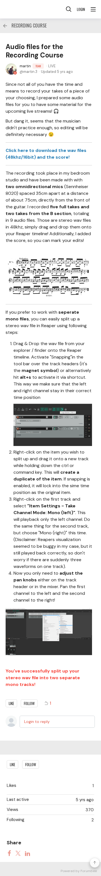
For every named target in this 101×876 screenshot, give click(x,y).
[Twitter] (18, 853)
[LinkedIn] (27, 853)
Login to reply (37, 721)
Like (11, 703)
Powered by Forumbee (79, 871)
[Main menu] (93, 9)
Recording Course (29, 26)
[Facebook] (9, 853)
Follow (29, 703)
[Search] (69, 9)
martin (30, 66)
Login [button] (81, 9)
